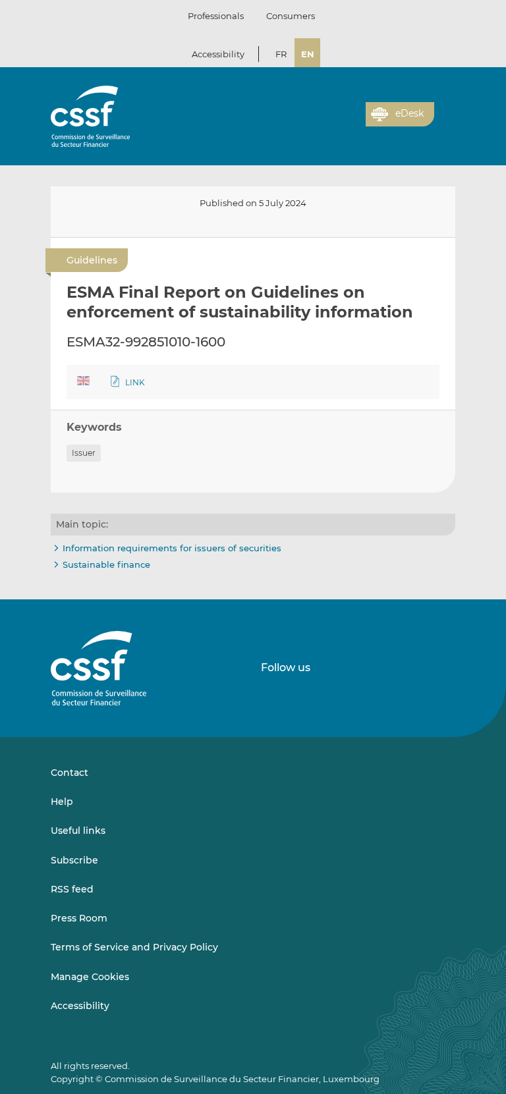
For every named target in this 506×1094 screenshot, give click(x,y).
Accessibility (218, 54)
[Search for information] (335, 122)
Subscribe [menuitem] (74, 860)
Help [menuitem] (62, 801)
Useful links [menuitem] (78, 830)
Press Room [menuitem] (79, 918)
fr (281, 54)
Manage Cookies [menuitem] (90, 977)
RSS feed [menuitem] (72, 889)
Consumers (290, 16)
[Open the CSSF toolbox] (351, 122)
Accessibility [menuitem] (80, 1006)
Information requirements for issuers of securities (172, 548)
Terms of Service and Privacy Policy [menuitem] (134, 947)
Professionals (216, 16)
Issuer (84, 453)
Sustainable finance (106, 564)
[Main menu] (444, 111)
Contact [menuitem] (69, 773)
